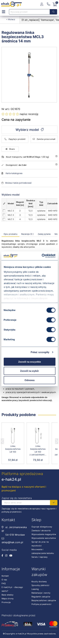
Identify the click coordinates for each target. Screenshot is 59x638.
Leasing (35, 589)
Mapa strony (8, 598)
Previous (2, 440)
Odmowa (29, 380)
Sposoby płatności (40, 585)
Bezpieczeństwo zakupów (43, 600)
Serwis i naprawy (39, 557)
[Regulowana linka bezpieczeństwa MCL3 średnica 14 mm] (29, 75)
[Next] (56, 440)
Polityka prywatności (41, 604)
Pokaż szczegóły (40, 352)
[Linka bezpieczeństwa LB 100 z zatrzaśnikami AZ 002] (38, 435)
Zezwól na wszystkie (29, 361)
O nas (4, 579)
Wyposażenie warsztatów (43, 538)
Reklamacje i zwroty (40, 593)
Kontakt (5, 576)
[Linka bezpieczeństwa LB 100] (13, 435)
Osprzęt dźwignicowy (41, 527)
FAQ (4, 583)
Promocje (6, 602)
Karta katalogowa (14, 173)
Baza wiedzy (7, 595)
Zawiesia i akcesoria (41, 530)
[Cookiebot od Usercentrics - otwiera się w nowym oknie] (42, 256)
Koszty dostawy (39, 581)
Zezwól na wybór (29, 371)
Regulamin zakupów (40, 596)
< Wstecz (10, 19)
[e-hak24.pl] (11, 4)
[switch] (50, 319)
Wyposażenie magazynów (43, 534)
